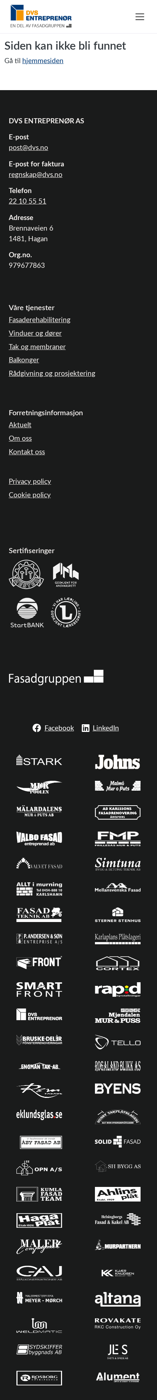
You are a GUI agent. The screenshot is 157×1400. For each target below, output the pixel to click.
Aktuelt (20, 425)
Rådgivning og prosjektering (52, 373)
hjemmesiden (43, 61)
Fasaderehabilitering (39, 320)
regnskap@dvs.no (35, 174)
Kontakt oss (27, 452)
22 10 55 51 (27, 201)
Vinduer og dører (35, 333)
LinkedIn (106, 728)
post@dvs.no (28, 147)
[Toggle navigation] (140, 17)
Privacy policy (30, 481)
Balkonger (24, 360)
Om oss (20, 438)
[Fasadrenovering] (56, 677)
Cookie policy (30, 495)
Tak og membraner (37, 347)
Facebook (59, 728)
